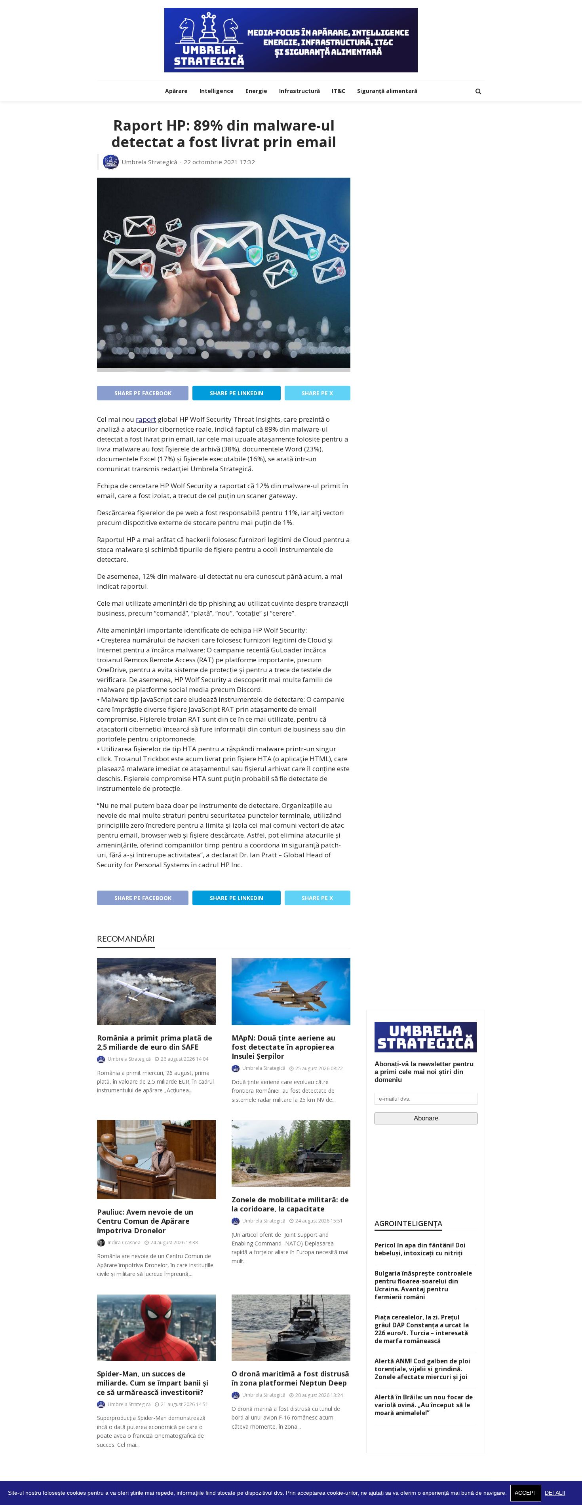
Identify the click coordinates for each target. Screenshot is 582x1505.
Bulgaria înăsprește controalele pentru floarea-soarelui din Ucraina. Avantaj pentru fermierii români (423, 1285)
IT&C (338, 91)
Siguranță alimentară (387, 91)
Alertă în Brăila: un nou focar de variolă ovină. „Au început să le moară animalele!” (424, 1405)
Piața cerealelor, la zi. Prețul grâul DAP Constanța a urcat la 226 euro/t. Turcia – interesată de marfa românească (422, 1329)
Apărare (176, 91)
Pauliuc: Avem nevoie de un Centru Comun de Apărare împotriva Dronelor (145, 1221)
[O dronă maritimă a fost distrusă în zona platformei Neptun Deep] (291, 1328)
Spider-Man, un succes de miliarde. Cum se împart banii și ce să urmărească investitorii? (152, 1383)
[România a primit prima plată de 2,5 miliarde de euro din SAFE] (156, 991)
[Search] (478, 91)
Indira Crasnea (124, 1242)
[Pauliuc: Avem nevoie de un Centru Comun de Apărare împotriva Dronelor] (156, 1159)
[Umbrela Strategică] (291, 40)
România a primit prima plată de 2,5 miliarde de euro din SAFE (154, 1042)
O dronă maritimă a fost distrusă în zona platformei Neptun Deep (290, 1378)
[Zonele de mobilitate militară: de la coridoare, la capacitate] (291, 1153)
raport (146, 419)
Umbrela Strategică (149, 162)
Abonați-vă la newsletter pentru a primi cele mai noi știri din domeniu (424, 1072)
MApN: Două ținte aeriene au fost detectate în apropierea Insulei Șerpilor (283, 1047)
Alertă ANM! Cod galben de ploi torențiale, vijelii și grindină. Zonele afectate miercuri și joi (422, 1369)
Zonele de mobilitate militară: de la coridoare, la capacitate (290, 1204)
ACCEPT (526, 1493)
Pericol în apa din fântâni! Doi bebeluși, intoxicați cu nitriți (420, 1249)
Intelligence (217, 91)
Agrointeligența (408, 1223)
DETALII (555, 1493)
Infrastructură (299, 91)
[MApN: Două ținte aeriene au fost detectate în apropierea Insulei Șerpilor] (291, 991)
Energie (256, 91)
